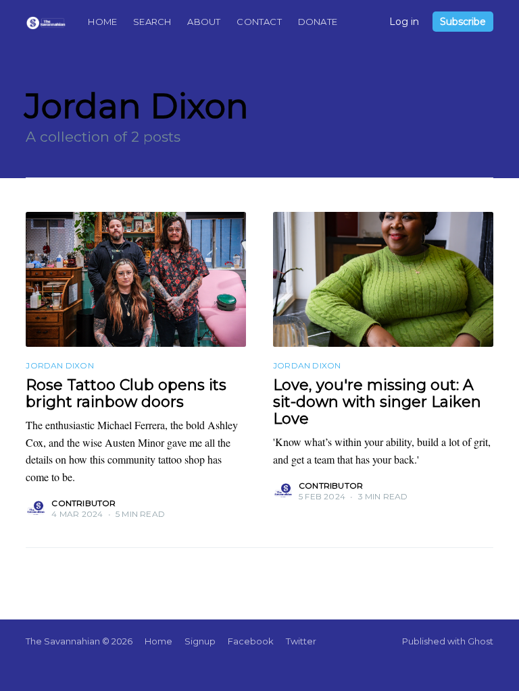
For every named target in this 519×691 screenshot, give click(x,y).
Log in (404, 21)
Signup (200, 641)
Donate (317, 21)
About (203, 21)
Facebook (251, 641)
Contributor (83, 503)
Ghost (480, 641)
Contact (259, 21)
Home (102, 21)
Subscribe (463, 22)
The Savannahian (63, 641)
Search (152, 21)
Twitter (301, 641)
